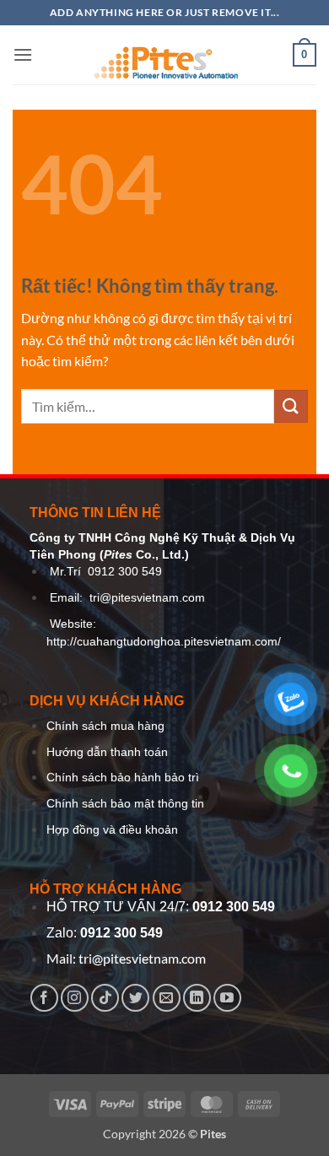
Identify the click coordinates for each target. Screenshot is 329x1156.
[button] (23, 54)
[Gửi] (291, 406)
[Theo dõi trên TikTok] (105, 998)
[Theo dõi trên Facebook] (44, 998)
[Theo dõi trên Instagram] (75, 998)
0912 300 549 (125, 571)
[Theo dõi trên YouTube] (227, 998)
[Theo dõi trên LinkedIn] (197, 998)
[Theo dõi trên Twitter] (135, 998)
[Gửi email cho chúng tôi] (167, 998)
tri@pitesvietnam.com (147, 598)
